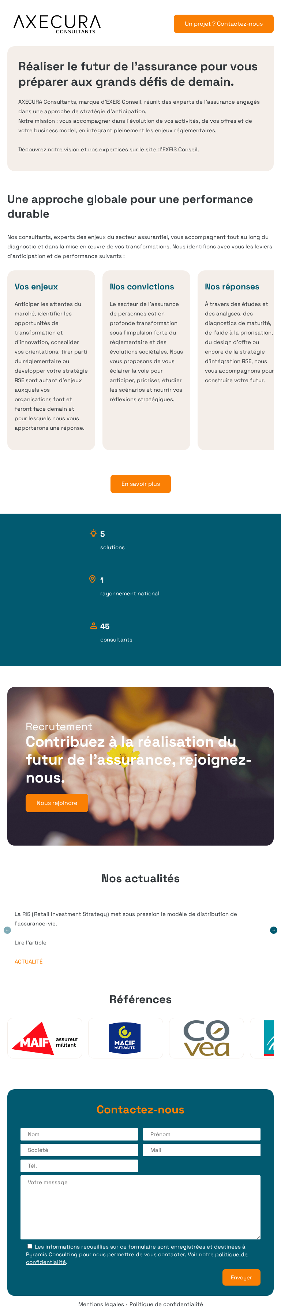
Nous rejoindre (57, 803)
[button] (273, 930)
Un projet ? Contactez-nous (224, 23)
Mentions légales (101, 1304)
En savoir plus (140, 484)
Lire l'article (30, 942)
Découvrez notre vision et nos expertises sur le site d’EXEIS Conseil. (108, 149)
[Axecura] (57, 24)
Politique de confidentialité (166, 1304)
